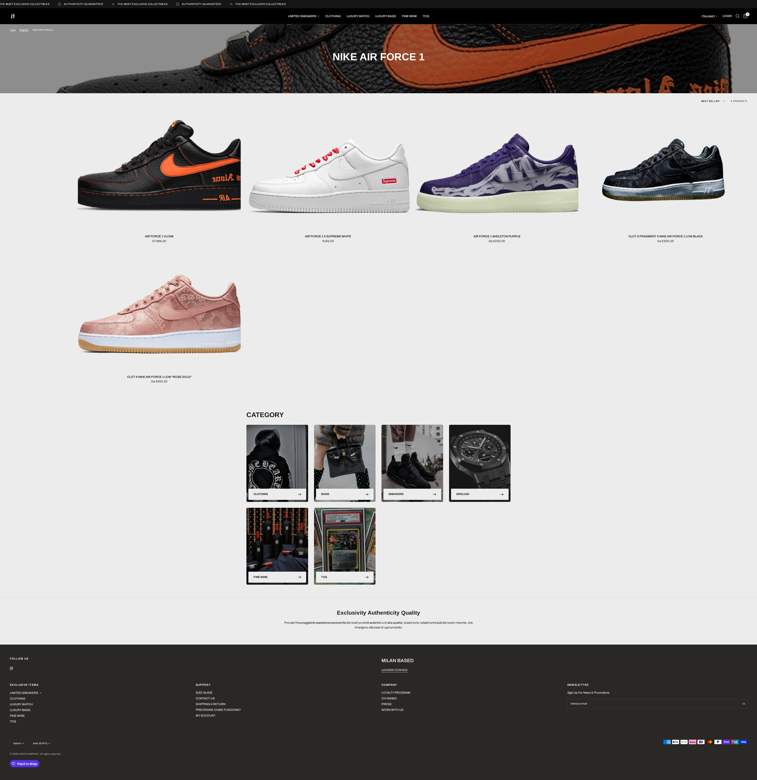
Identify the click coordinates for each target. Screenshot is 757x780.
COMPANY (389, 685)
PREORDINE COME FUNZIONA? (218, 709)
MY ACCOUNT (205, 715)
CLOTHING (333, 16)
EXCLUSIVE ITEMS (24, 685)
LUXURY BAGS (385, 16)
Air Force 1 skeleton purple (497, 236)
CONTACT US (205, 698)
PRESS (386, 704)
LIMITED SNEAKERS (302, 16)
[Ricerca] (737, 16)
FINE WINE (409, 16)
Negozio (24, 30)
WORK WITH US (392, 709)
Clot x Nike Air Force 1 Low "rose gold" (159, 376)
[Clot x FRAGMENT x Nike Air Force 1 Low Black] (665, 169)
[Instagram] (14, 668)
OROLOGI (462, 494)
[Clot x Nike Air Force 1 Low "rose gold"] (159, 310)
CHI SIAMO (389, 698)
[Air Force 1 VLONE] (159, 169)
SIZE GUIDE (204, 692)
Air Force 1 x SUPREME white (328, 236)
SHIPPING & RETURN (211, 704)
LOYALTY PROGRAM (395, 692)
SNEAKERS (396, 494)
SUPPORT (203, 685)
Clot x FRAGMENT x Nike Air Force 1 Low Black (665, 236)
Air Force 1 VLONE (159, 236)
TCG (426, 16)
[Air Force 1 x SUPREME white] (328, 169)
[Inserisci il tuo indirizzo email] (743, 703)
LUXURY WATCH (358, 16)
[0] (744, 16)
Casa (13, 30)
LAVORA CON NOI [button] (394, 670)
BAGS (325, 494)
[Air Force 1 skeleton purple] (497, 169)
